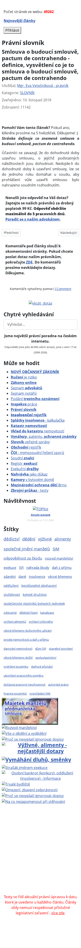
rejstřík (29, 414)
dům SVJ (40, 649)
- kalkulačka (38, 420)
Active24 (36, 842)
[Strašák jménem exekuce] (24, 767)
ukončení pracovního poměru (23, 675)
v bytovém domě (32, 479)
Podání (35, 398)
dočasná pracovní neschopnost (24, 684)
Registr (24, 463)
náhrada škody (37, 567)
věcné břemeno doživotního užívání (28, 631)
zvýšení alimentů (15, 622)
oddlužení (11, 585)
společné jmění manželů (27, 549)
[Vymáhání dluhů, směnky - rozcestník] (36, 759)
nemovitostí (37, 431)
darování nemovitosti (18, 649)
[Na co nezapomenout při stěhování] (33, 801)
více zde (58, 912)
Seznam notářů (24, 393)
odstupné (10, 613)
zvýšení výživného (41, 622)
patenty (43, 436)
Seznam (26, 387)
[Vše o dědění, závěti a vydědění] (24, 733)
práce (24, 404)
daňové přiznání (42, 666)
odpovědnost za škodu (23, 558)
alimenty (62, 539)
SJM (56, 549)
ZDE (29, 262)
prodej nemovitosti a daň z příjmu (26, 640)
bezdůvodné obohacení (39, 585)
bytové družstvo (35, 594)
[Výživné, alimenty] (40, 747)
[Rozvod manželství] (19, 727)
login (40, 859)
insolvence (37, 576)
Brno (39, 485)
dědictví (12, 539)
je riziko (24, 377)
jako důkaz (29, 474)
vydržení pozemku (16, 666)
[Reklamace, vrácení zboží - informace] (33, 738)
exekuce (10, 567)
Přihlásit (12, 30)
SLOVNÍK (27, 92)
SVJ (21, 567)
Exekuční (25, 468)
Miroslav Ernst (16, 853)
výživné (45, 539)
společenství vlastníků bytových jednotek (34, 603)
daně (22, 576)
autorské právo (58, 684)
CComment (63, 289)
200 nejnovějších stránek (53, 853)
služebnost (12, 594)
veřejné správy (30, 441)
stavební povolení (61, 649)
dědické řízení (28, 613)
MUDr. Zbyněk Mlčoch (55, 832)
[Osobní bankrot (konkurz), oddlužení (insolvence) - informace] (40, 775)
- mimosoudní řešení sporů (37, 452)
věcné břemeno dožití (18, 658)
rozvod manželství (59, 558)
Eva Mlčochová (40, 837)
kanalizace (47, 613)
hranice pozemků (15, 693)
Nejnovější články (19, 20)
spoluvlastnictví (45, 658)
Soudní (22, 458)
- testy (29, 490)
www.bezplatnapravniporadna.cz (47, 826)
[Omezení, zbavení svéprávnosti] (30, 789)
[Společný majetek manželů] (30, 710)
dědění (28, 539)
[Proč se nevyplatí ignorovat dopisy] (33, 795)
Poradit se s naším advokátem (32, 219)
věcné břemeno (60, 576)
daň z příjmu (62, 567)
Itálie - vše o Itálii (52, 891)
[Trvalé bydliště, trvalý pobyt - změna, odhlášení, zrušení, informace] (16, 783)
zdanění (10, 576)
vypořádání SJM (39, 693)
